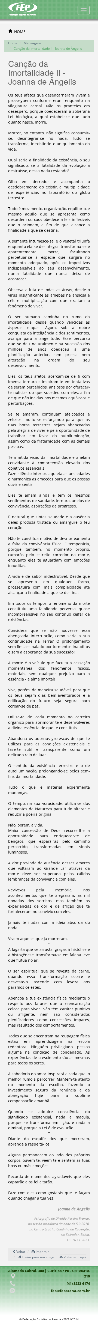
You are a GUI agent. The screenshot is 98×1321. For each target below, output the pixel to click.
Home (12, 43)
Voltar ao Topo (74, 1257)
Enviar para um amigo (38, 1257)
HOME (20, 31)
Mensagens (32, 43)
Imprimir (42, 1251)
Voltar (20, 1251)
